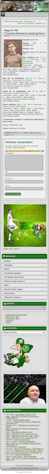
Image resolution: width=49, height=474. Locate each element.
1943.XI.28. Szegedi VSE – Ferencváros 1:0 (19, 21)
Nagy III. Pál (9, 135)
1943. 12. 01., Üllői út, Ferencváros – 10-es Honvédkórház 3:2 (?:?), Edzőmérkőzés (34, 60)
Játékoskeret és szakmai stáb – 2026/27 (23, 426)
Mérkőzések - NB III (13, 318)
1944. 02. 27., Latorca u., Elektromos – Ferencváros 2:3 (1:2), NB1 (24, 79)
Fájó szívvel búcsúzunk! (21, 420)
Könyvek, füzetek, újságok (13, 289)
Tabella (8, 322)
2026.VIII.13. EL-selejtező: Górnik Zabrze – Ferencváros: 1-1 (23, 444)
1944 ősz (38, 133)
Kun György (22, 447)
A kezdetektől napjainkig (12, 273)
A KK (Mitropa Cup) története (14, 277)
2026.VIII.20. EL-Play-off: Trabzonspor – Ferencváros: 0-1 (24, 422)
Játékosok (15, 133)
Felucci (8, 456)
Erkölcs (18, 465)
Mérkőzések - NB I (12, 317)
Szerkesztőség (9, 293)
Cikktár (6, 285)
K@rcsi (7, 36)
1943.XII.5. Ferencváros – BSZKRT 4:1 (31, 23)
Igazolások (9, 320)
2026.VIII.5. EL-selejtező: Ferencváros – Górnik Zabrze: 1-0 (25, 459)
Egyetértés (29, 465)
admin (8, 416)
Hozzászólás (9, 153)
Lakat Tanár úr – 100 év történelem (24, 456)
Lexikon (6, 269)
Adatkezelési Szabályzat (12, 297)
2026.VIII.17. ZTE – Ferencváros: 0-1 (24, 434)
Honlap (7, 186)
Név (7, 172)
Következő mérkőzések (22, 440)
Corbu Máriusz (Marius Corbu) (25, 414)
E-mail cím (9, 179)
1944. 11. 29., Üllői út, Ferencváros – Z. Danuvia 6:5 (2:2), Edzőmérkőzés (24, 105)
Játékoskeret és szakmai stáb (16, 315)
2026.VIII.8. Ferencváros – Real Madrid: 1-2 (29, 449)
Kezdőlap (7, 261)
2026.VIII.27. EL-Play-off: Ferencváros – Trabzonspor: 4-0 (22, 417)
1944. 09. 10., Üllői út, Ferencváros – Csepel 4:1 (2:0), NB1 (24, 92)
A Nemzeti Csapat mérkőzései (14, 281)
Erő (23, 465)
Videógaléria (8, 265)
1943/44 (31, 133)
